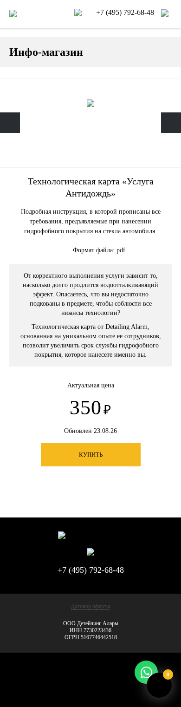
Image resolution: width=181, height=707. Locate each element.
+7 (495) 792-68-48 (126, 12)
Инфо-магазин (46, 52)
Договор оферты (90, 606)
